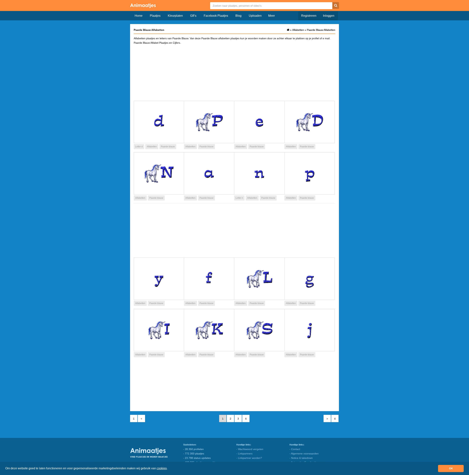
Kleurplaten (175, 15)
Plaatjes (155, 15)
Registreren (308, 15)
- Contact (294, 449)
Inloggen (328, 15)
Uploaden (255, 15)
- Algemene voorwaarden (304, 453)
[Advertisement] (234, 72)
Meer (271, 15)
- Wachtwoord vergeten (249, 449)
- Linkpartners (244, 453)
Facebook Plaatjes (216, 15)
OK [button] (451, 468)
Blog (238, 15)
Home (139, 15)
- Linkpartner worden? (249, 457)
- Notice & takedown (301, 457)
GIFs (193, 15)
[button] (168, 468)
